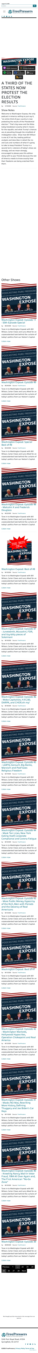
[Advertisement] (19, 38)
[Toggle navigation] (4, 11)
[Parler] (9, 16)
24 (32, 1267)
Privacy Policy (20, 1348)
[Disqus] (19, 197)
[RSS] (11, 16)
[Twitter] (4, 16)
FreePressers (20, 13)
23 (27, 1267)
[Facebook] (25, 1344)
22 (23, 1267)
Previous (5, 1267)
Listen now (5, 341)
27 (14, 1271)
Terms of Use (29, 1348)
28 (18, 1271)
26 (9, 1271)
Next (24, 1271)
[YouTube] (6, 16)
